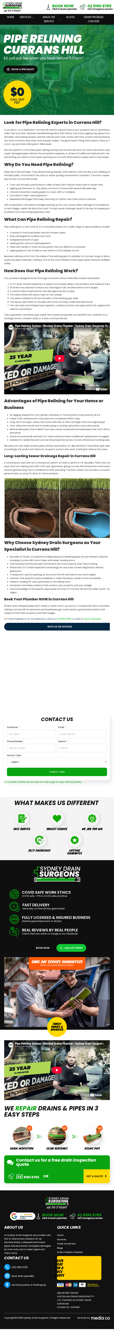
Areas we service (49, 19)
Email (61, 727)
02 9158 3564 (64, 618)
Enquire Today (57, 771)
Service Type (14, 755)
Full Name (12, 727)
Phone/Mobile (14, 741)
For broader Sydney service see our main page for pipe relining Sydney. (43, 782)
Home (10, 17)
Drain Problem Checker (93, 19)
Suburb (62, 741)
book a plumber (92, 618)
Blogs (70, 17)
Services (25, 17)
